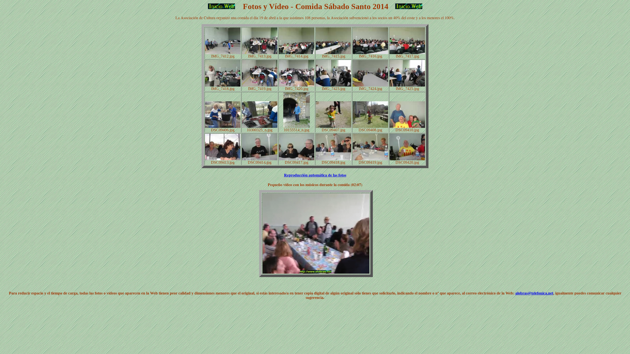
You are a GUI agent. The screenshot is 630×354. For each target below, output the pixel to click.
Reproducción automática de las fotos (315, 175)
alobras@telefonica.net (534, 293)
